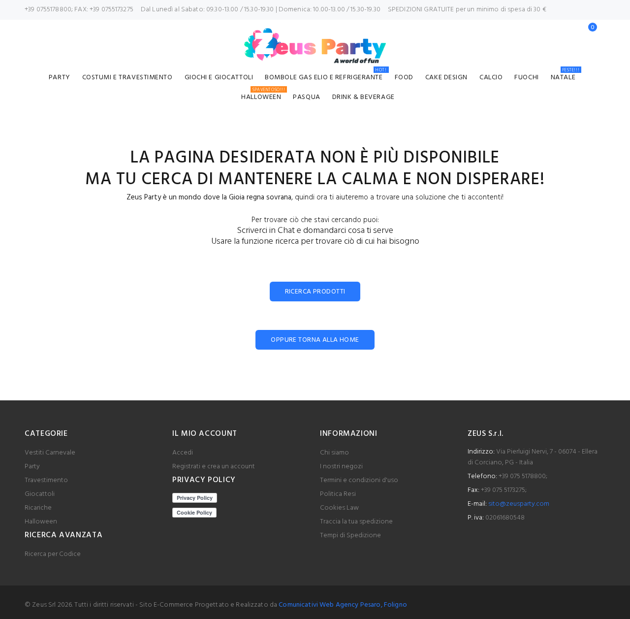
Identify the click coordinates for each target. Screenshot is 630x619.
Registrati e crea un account (213, 466)
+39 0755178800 (48, 9)
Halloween (263, 96)
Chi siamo (334, 452)
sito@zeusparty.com (518, 504)
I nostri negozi (341, 466)
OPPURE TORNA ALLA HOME (315, 340)
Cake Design (446, 77)
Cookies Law (339, 508)
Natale (565, 76)
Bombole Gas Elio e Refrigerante (325, 76)
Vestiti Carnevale (50, 452)
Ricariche (38, 508)
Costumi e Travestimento (127, 77)
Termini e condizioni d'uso (359, 480)
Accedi (182, 452)
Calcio (491, 77)
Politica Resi (338, 494)
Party (59, 77)
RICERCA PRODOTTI (315, 291)
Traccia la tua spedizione (356, 521)
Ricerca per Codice (53, 554)
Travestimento (46, 480)
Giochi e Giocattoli (219, 77)
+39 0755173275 (111, 9)
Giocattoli (40, 494)
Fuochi (526, 77)
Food (404, 77)
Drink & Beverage (363, 97)
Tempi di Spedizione (350, 535)
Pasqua (306, 97)
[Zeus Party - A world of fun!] (315, 45)
